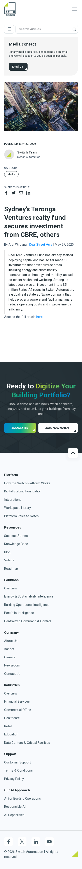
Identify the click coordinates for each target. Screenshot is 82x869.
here (39, 317)
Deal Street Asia (40, 245)
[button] (74, 9)
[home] (10, 9)
